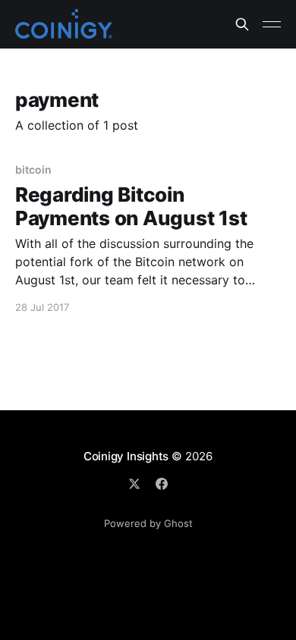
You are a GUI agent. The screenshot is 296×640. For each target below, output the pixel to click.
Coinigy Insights (125, 456)
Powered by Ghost (148, 523)
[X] (134, 484)
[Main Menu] (271, 24)
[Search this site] (242, 24)
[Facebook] (162, 484)
